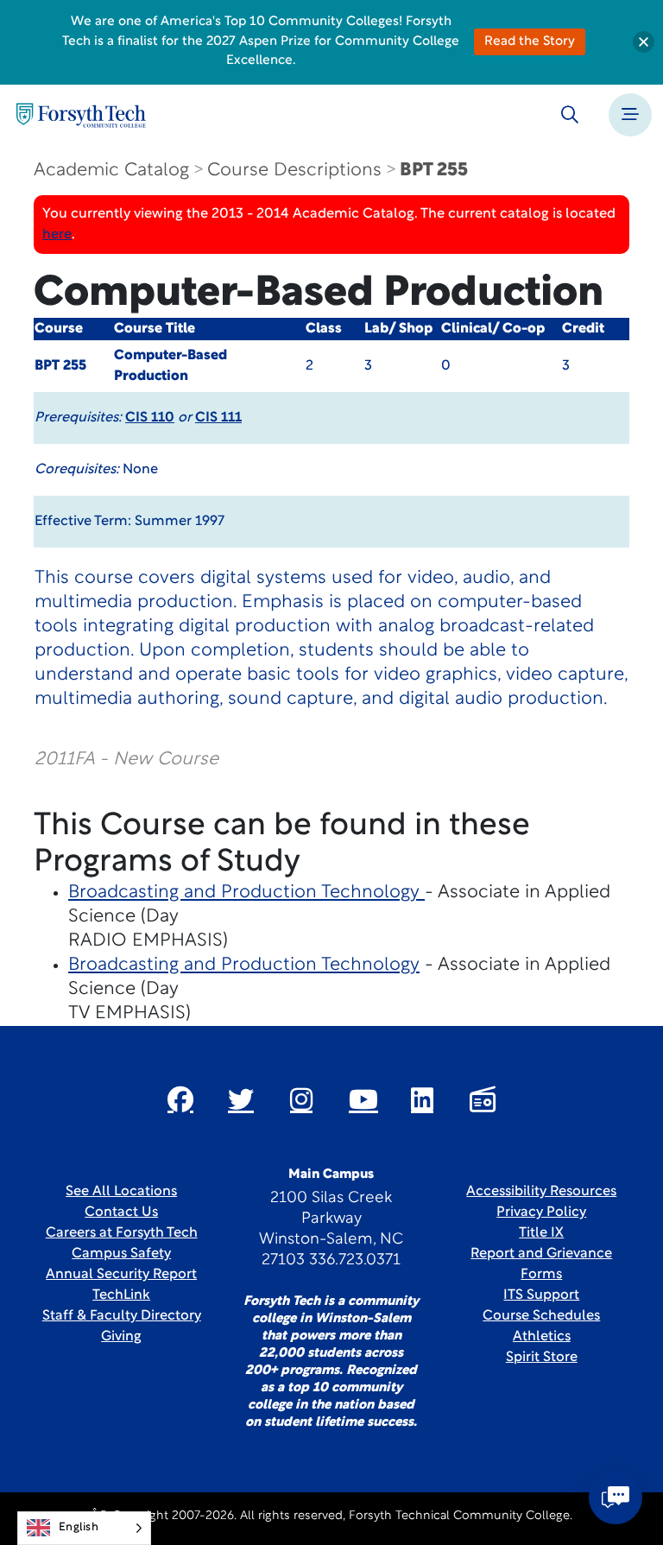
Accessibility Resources (541, 1192)
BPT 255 (434, 170)
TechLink (121, 1295)
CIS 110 (149, 418)
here (57, 235)
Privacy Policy (541, 1212)
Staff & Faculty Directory (121, 1316)
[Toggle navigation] (630, 114)
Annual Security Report (121, 1275)
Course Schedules (541, 1316)
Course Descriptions (294, 170)
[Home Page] (81, 115)
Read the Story (529, 41)
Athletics (542, 1337)
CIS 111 (218, 418)
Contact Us (121, 1212)
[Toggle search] (569, 114)
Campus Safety (121, 1254)
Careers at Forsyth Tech (122, 1233)
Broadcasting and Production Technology (246, 892)
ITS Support (541, 1295)
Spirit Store (542, 1358)
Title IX (541, 1233)
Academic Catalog (111, 170)
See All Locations (121, 1192)
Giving (121, 1337)
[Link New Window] (180, 1099)
